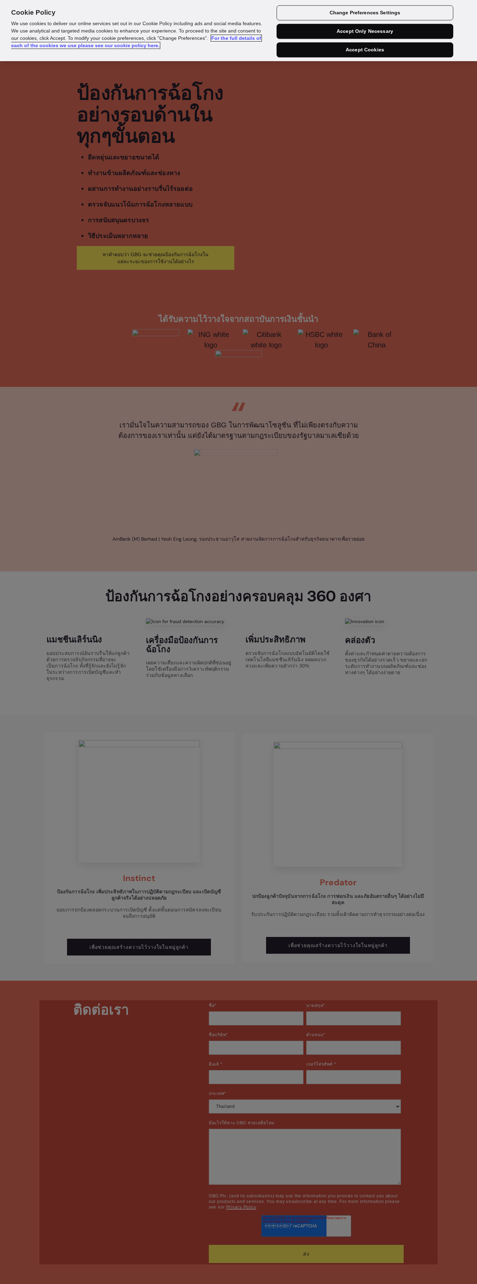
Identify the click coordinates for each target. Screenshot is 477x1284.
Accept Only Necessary (365, 31)
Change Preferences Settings (365, 13)
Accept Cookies (365, 49)
